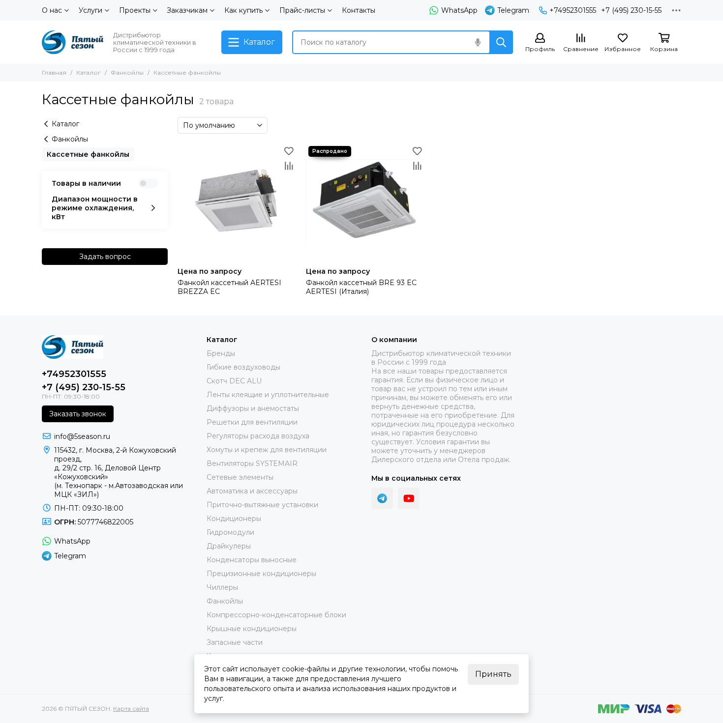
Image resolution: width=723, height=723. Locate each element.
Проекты (135, 10)
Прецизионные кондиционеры (261, 573)
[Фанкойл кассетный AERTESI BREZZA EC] (237, 203)
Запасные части (235, 642)
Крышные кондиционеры (252, 628)
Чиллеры (222, 587)
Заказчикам (187, 10)
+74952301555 (572, 10)
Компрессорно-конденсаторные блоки (276, 614)
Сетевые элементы (240, 477)
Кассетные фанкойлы (88, 154)
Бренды (221, 353)
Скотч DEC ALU (234, 380)
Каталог (88, 72)
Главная (54, 72)
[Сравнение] (288, 165)
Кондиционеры (234, 518)
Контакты (358, 10)
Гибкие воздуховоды (243, 367)
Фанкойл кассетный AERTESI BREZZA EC (229, 287)
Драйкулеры (229, 546)
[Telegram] (382, 498)
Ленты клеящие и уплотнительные (268, 394)
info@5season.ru (82, 436)
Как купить (243, 10)
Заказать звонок (77, 413)
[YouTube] (409, 498)
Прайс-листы (302, 10)
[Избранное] (288, 151)
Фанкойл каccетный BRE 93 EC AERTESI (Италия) (361, 287)
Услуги (90, 10)
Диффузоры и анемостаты (253, 408)
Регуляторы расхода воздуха (258, 436)
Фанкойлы (127, 72)
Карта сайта (131, 708)
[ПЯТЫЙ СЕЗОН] (72, 42)
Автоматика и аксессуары (252, 491)
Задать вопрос (105, 256)
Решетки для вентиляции (252, 422)
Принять (493, 674)
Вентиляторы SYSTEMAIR (252, 463)
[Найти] (501, 42)
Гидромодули (230, 532)
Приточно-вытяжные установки (262, 504)
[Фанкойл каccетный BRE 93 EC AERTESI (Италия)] (365, 203)
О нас (52, 10)
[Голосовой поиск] (477, 42)
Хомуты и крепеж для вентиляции (267, 449)
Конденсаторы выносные (252, 559)
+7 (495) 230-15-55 (631, 10)
